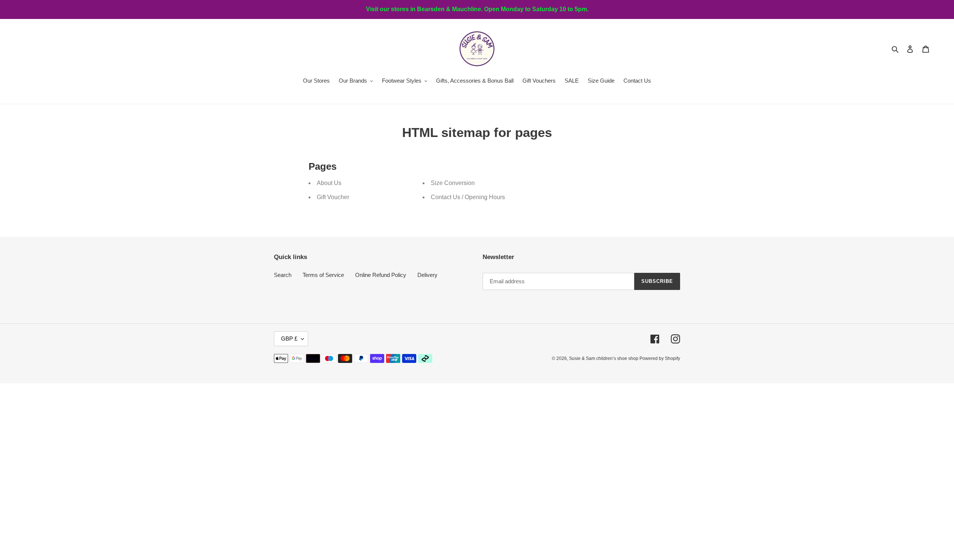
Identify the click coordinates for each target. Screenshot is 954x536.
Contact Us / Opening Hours (468, 197)
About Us (329, 183)
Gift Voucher (333, 197)
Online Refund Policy (380, 275)
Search (282, 275)
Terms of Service (323, 275)
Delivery (427, 275)
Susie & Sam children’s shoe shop (604, 358)
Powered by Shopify (659, 358)
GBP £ (289, 338)
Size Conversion (453, 183)
